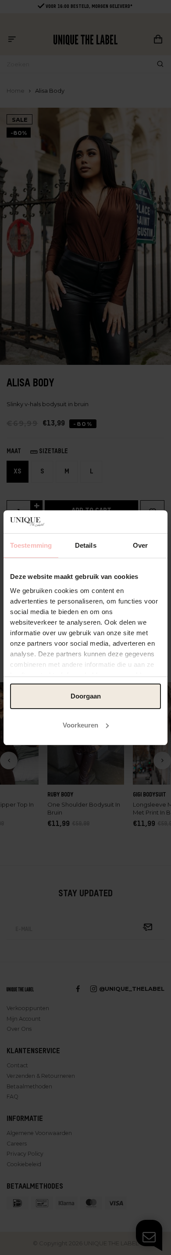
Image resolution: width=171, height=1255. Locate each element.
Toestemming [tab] (31, 545)
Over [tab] (140, 545)
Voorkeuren (80, 725)
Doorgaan (86, 696)
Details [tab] (85, 545)
